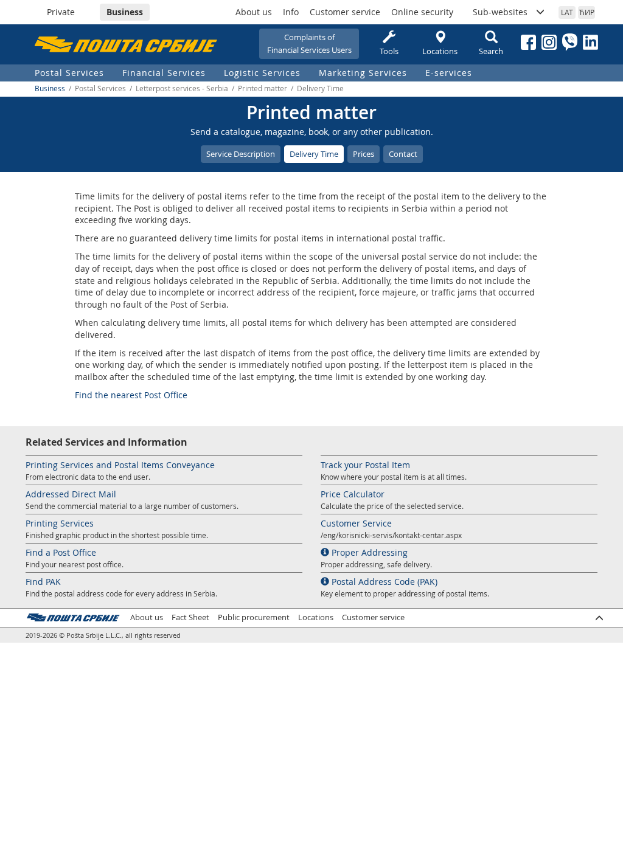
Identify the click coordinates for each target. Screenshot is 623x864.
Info (291, 12)
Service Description (240, 153)
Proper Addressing (368, 552)
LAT (567, 12)
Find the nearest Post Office (131, 395)
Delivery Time (314, 153)
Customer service (345, 12)
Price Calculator (353, 494)
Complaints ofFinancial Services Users (309, 43)
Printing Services (60, 523)
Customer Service (356, 523)
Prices (363, 153)
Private (61, 12)
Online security (422, 12)
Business (124, 12)
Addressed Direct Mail (71, 494)
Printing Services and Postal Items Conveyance (120, 465)
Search (491, 51)
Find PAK (43, 581)
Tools (389, 51)
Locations (440, 51)
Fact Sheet (190, 617)
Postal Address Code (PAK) (383, 581)
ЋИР (586, 12)
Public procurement (254, 617)
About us (253, 12)
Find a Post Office (61, 552)
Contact (403, 153)
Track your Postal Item (365, 465)
